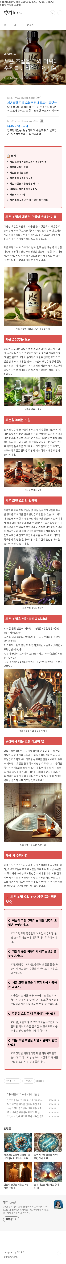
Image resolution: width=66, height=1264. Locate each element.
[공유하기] (14, 1081)
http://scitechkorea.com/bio (22, 121)
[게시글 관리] (18, 1081)
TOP (59, 1253)
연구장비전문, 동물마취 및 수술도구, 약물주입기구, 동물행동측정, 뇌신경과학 (32, 132)
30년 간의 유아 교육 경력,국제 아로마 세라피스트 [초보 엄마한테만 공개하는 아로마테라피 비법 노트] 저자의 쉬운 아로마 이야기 (26, 1209)
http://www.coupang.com (21, 97)
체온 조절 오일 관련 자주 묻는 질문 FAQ (29, 199)
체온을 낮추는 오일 (19, 167)
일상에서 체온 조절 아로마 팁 (23, 189)
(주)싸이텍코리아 (17, 126)
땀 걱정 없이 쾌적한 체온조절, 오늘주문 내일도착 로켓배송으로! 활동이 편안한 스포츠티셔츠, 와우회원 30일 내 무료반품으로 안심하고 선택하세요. (32, 108)
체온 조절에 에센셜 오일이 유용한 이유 (28, 161)
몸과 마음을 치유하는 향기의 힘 (22, 1112)
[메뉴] (59, 12)
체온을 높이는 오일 (19, 172)
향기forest (14, 13)
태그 (16, 25)
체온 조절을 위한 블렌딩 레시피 (24, 183)
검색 (52, 12)
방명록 (30, 25)
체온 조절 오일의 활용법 (21, 178)
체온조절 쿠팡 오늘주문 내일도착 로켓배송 (32, 102)
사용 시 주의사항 (18, 194)
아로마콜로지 (14, 1094)
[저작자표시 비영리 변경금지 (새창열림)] (39, 1081)
